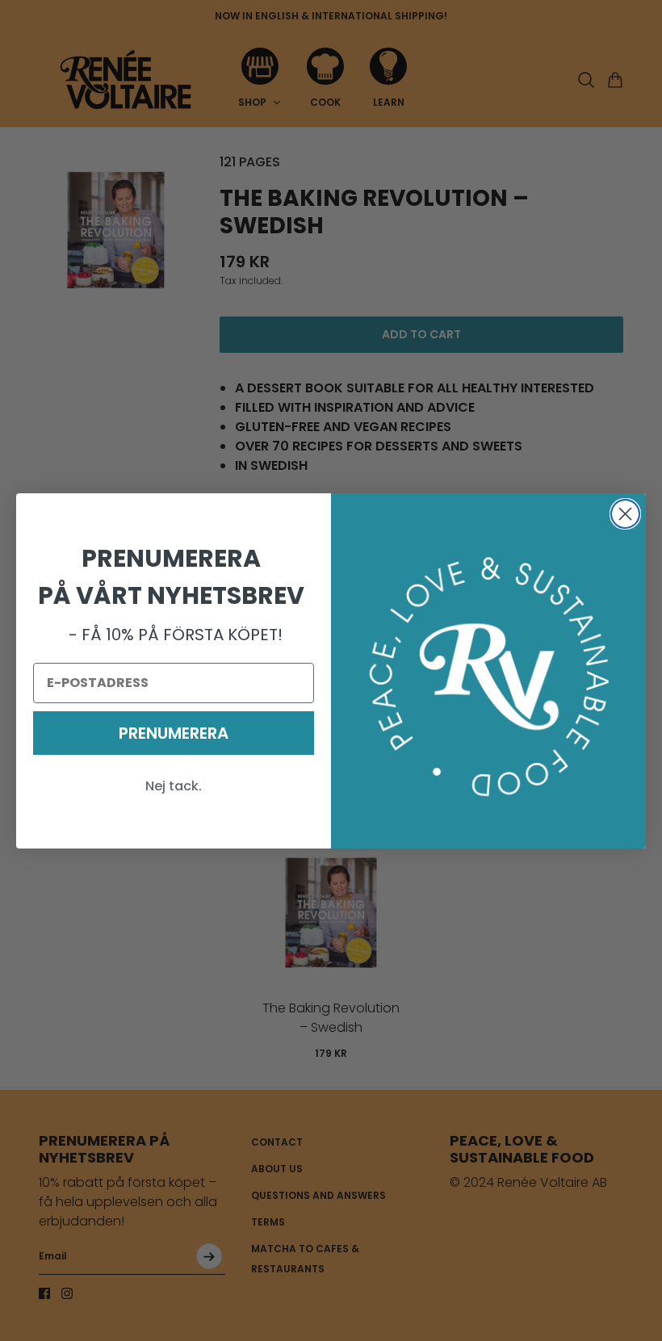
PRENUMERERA (173, 733)
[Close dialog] (625, 514)
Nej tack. (173, 786)
